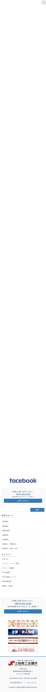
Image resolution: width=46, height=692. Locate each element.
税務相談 (5, 535)
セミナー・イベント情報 (10, 563)
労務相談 (5, 539)
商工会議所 (6, 572)
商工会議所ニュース (9, 577)
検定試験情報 (6, 581)
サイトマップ (31, 682)
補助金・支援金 (7, 586)
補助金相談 (6, 530)
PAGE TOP (43, 669)
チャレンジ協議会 (8, 568)
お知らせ (5, 559)
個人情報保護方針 (16, 682)
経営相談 (5, 521)
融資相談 (5, 526)
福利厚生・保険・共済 (9, 548)
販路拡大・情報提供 (9, 544)
